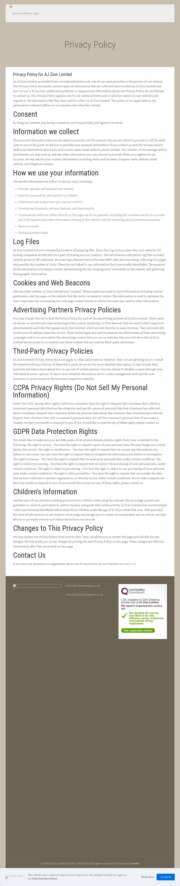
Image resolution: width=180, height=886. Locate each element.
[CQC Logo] (133, 594)
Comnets (134, 863)
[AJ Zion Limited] (23, 13)
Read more (147, 877)
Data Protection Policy (44, 878)
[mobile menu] (165, 13)
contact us (129, 564)
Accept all (165, 877)
